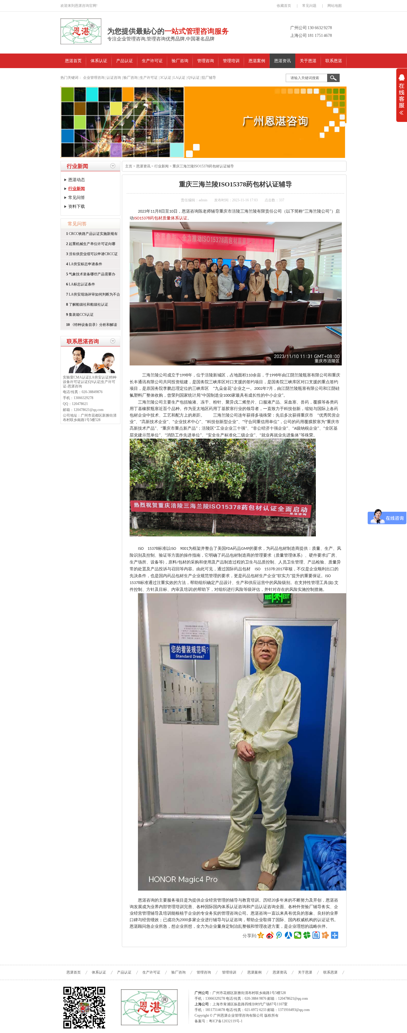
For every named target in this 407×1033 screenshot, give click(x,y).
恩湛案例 (256, 61)
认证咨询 (114, 78)
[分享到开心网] (325, 935)
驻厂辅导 (209, 78)
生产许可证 (152, 61)
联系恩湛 (333, 61)
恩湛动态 (76, 180)
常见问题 (309, 6)
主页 (128, 166)
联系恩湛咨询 (83, 341)
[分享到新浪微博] (270, 935)
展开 (401, 98)
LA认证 (179, 78)
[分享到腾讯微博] (279, 935)
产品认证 (124, 61)
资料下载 (76, 206)
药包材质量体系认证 (168, 218)
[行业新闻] (203, 122)
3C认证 (165, 78)
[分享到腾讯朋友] (307, 935)
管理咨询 (205, 61)
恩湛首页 (73, 61)
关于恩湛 (308, 61)
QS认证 (194, 78)
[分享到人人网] (288, 935)
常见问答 (76, 197)
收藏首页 (284, 6)
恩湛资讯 (282, 61)
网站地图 (334, 6)
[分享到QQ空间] (261, 935)
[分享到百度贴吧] (316, 935)
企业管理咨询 (94, 78)
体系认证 (99, 61)
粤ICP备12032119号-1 (226, 1021)
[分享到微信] (298, 935)
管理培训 (231, 61)
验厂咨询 (180, 61)
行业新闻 (77, 166)
